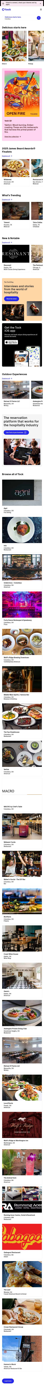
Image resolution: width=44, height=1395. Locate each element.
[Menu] (41, 9)
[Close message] (40, 3)
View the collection (12, 137)
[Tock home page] (6, 9)
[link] (15, 172)
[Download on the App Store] (22, 342)
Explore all (6, 156)
